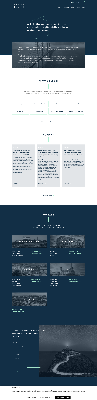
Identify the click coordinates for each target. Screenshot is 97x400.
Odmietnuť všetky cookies (45, 397)
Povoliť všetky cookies (63, 397)
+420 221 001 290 (36, 279)
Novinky (72, 7)
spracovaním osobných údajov (33, 367)
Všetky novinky (47, 195)
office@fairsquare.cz (37, 281)
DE (76, 2)
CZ (79, 2)
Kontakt (83, 7)
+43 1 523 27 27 (73, 251)
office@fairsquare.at (75, 253)
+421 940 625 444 (36, 251)
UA (81, 2)
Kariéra (78, 7)
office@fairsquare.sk (37, 253)
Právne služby (66, 7)
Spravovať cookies (31, 397)
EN (73, 2)
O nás (59, 7)
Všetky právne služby (47, 122)
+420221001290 (73, 279)
